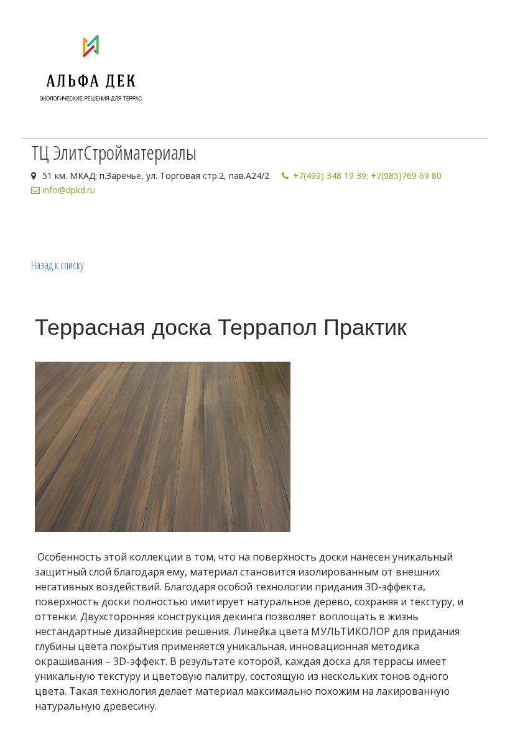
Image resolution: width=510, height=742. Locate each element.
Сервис (353, 225)
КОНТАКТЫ (229, 225)
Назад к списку (57, 264)
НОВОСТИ (173, 225)
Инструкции (295, 225)
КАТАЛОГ (114, 225)
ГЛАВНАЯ (56, 225)
